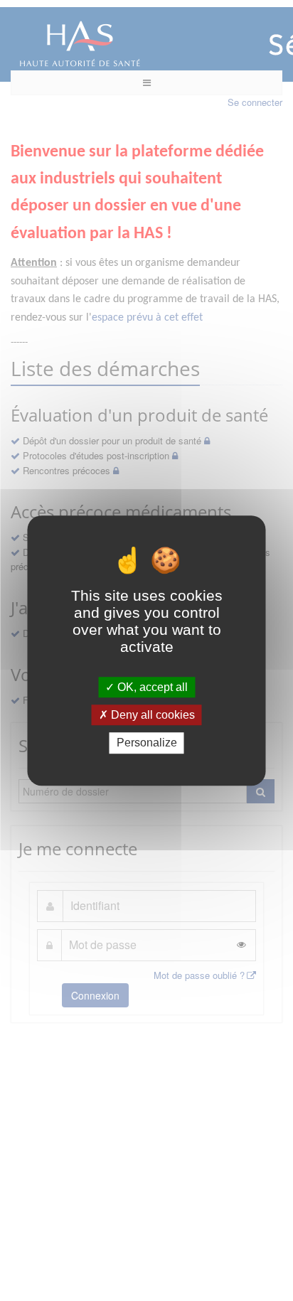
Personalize (147, 743)
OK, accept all (151, 687)
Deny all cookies (151, 715)
